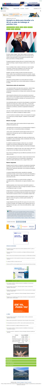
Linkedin (18, 382)
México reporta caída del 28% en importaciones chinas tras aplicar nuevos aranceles (20, 320)
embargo (17, 27)
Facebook (32, 217)
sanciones (8, 29)
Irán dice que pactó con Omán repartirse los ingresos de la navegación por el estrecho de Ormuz (21, 258)
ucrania (12, 29)
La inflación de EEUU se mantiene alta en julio (14, 261)
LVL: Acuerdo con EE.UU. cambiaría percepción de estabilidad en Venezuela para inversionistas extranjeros (20, 283)
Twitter (29, 217)
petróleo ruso (30, 27)
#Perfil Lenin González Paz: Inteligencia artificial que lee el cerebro (17, 325)
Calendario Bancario (9, 365)
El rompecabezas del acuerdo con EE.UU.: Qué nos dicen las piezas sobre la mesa (20, 322)
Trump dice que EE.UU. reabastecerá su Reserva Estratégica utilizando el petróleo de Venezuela (21, 294)
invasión (25, 27)
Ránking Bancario (9, 358)
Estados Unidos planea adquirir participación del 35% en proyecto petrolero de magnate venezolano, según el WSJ (21, 290)
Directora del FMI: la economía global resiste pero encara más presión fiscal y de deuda (21, 264)
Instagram (26, 217)
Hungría (21, 27)
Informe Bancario (9, 360)
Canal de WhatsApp (17, 217)
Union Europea (17, 29)
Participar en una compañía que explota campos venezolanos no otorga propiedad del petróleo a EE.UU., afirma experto (21, 297)
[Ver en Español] (41, 0)
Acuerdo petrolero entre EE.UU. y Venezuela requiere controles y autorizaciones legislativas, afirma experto (20, 287)
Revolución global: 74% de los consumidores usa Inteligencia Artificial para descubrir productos (20, 252)
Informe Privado (16, 8)
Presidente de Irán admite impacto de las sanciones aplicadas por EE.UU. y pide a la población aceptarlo (20, 249)
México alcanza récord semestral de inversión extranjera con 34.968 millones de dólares (21, 255)
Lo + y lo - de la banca (10, 363)
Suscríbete (22, 8)
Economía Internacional (11, 27)
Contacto (26, 8)
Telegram (22, 217)
